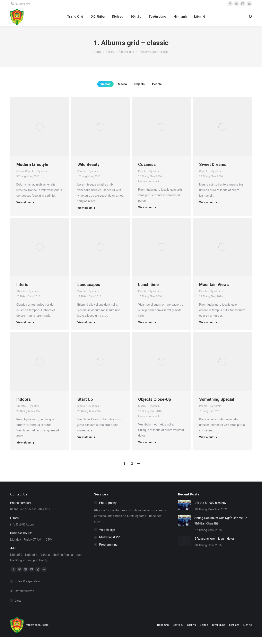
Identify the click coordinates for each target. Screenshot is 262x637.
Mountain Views (214, 284)
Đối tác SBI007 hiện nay (210, 503)
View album (24, 202)
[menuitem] (75, 16)
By (42, 171)
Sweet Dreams (212, 164)
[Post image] (184, 505)
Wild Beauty (88, 164)
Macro (122, 84)
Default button (24, 591)
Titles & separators (28, 581)
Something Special (216, 399)
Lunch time (148, 284)
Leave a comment (148, 181)
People (157, 84)
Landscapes (88, 284)
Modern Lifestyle (32, 164)
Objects (139, 84)
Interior (23, 284)
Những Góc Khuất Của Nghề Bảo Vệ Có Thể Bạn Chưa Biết (220, 520)
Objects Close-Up (154, 399)
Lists (18, 600)
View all (105, 84)
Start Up (85, 399)
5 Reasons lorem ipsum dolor (214, 538)
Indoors (23, 399)
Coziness (147, 164)
